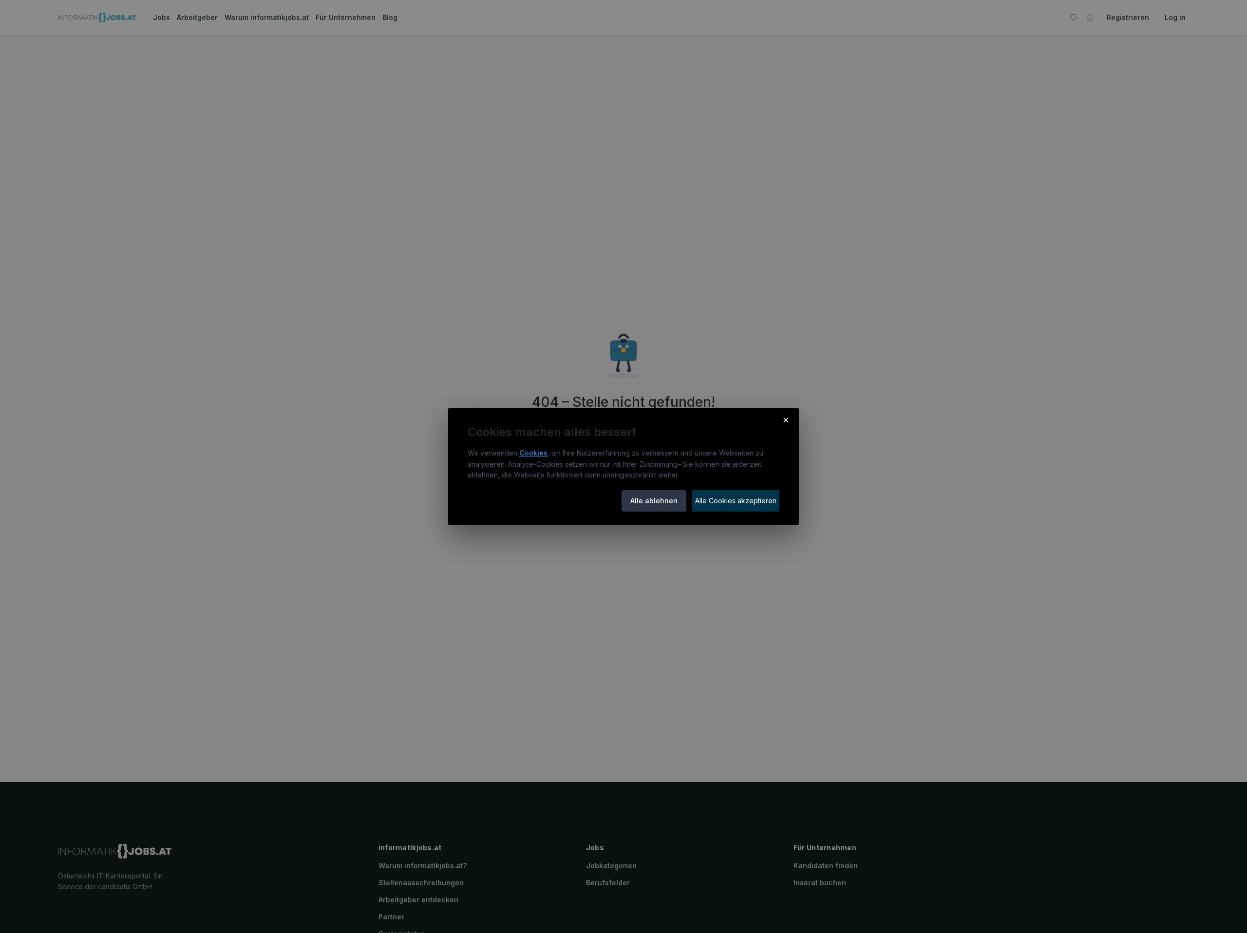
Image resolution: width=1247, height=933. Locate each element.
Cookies (533, 453)
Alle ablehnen (654, 500)
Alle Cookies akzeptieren (735, 500)
